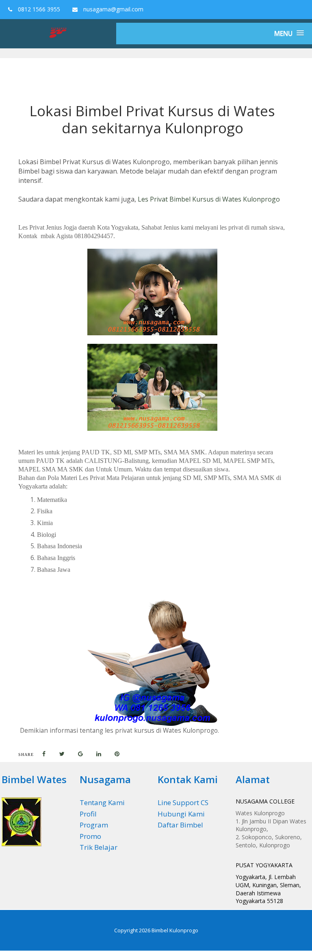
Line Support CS (183, 802)
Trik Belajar (98, 847)
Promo (90, 836)
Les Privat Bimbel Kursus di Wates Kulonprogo (209, 199)
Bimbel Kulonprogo (175, 930)
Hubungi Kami (181, 814)
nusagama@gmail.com (112, 9)
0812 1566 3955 (38, 9)
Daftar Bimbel (180, 824)
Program (94, 824)
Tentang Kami (102, 802)
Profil (88, 814)
